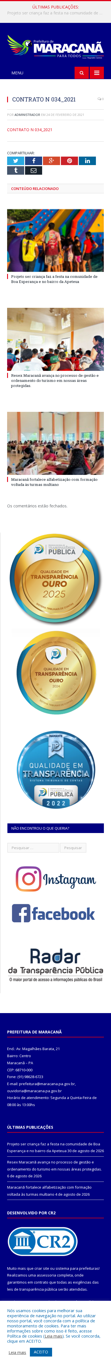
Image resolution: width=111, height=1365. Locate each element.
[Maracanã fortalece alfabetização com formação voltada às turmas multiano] (55, 443)
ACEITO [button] (41, 1352)
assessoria (46, 1275)
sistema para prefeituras (77, 1268)
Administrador (27, 115)
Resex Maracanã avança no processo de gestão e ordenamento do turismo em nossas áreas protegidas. (57, 13)
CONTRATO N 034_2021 (29, 129)
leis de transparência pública (32, 1289)
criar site (41, 1268)
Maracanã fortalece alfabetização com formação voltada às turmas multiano (54, 482)
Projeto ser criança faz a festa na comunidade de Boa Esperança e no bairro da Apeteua (54, 279)
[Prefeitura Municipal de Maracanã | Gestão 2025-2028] (55, 46)
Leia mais (53, 1335)
